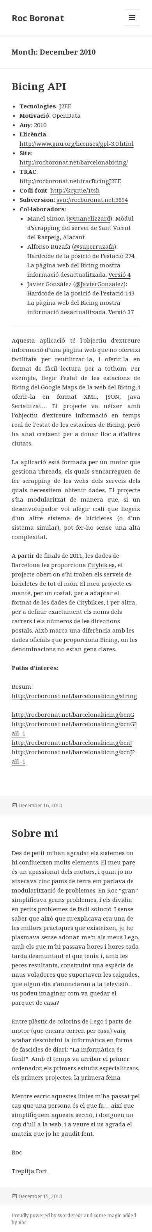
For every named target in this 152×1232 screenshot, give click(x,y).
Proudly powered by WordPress (47, 1215)
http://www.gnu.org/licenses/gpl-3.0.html (76, 143)
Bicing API (39, 86)
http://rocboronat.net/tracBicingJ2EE (70, 181)
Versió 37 (121, 312)
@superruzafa (94, 246)
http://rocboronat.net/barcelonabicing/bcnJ (72, 742)
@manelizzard (89, 218)
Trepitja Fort (29, 1171)
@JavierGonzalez (99, 284)
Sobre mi (35, 833)
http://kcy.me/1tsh (75, 190)
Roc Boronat (38, 17)
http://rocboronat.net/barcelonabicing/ (73, 162)
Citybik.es (101, 565)
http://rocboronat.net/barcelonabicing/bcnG (73, 714)
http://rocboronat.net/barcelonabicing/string (74, 696)
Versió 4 (119, 274)
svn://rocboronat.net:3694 (92, 199)
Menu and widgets (132, 25)
